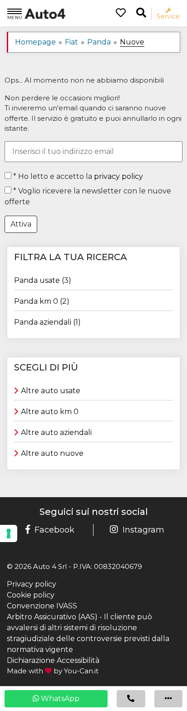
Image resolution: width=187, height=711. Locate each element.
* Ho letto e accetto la (77, 176)
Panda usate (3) (42, 280)
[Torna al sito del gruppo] (36, 13)
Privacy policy (31, 584)
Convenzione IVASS (42, 606)
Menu (14, 17)
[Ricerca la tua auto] (141, 13)
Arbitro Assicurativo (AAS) (52, 616)
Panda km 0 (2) (41, 301)
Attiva (20, 224)
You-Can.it (81, 671)
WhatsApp (59, 698)
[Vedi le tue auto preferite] (117, 14)
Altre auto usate (50, 390)
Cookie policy (30, 595)
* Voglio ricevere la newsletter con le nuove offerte (88, 196)
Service (168, 16)
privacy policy (118, 176)
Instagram (143, 530)
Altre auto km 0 (50, 411)
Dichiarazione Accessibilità (53, 660)
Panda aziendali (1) (47, 322)
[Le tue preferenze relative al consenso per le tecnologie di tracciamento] (8, 533)
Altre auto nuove (52, 453)
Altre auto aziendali (56, 432)
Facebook (54, 530)
